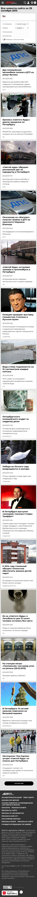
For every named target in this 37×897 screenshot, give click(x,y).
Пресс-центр (28, 797)
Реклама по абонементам (13, 813)
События (6, 336)
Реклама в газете (19, 808)
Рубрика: (5, 28)
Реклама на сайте (9, 810)
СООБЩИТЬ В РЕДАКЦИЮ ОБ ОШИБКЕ (16, 824)
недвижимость (9, 586)
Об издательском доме (12, 797)
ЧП (3, 137)
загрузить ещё (18, 783)
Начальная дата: (7, 32)
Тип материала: (7, 24)
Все (4, 16)
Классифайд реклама (11, 819)
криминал (6, 436)
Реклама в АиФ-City (10, 816)
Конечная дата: (7, 36)
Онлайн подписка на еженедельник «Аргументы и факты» (17, 804)
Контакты (6, 808)
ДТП (4, 89)
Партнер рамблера (18, 887)
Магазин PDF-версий (10, 800)
